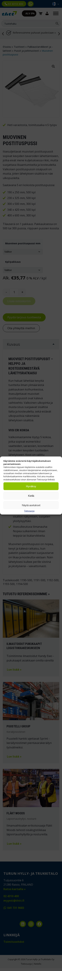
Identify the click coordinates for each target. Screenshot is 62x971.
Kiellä (31, 495)
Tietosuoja (29, 510)
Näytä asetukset (31, 505)
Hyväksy (31, 486)
